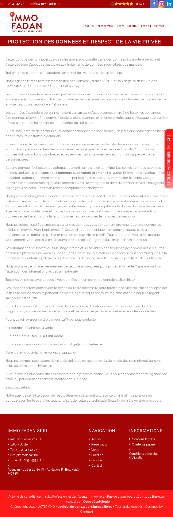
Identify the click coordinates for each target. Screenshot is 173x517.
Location (132, 26)
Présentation (106, 26)
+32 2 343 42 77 (13, 3)
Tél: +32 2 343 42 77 (23, 449)
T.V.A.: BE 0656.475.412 (25, 460)
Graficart (86, 511)
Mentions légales (143, 439)
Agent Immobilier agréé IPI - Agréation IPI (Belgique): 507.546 (43, 471)
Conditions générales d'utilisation (143, 455)
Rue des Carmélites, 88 (26, 439)
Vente (120, 26)
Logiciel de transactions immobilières (85, 506)
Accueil (90, 26)
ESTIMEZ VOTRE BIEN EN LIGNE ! (168, 158)
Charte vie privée (143, 444)
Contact (159, 26)
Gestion (146, 26)
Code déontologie (96, 501)
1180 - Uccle (19, 444)
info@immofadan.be (46, 3)
